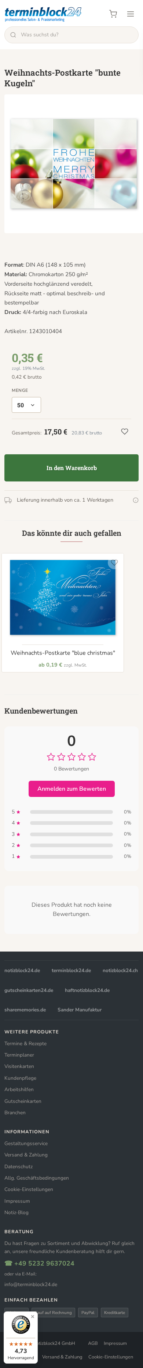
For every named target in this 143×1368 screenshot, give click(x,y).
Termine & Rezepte (25, 1043)
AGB (93, 1343)
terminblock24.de (71, 970)
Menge (20, 390)
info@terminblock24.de (30, 1284)
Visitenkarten (19, 1066)
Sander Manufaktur (80, 1009)
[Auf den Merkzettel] (114, 562)
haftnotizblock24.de (87, 990)
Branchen (15, 1112)
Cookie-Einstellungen (28, 1189)
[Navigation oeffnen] (130, 14)
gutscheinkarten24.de (28, 990)
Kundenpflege (20, 1078)
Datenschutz (18, 1166)
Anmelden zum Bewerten (71, 789)
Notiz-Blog (16, 1212)
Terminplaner (19, 1054)
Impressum (17, 1201)
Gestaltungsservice (26, 1143)
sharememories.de (25, 1009)
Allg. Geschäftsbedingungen (36, 1177)
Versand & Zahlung (26, 1154)
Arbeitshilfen (19, 1089)
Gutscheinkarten (22, 1101)
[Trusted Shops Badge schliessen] (32, 1316)
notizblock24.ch (120, 970)
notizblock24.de (22, 970)
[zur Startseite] (43, 14)
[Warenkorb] (113, 14)
